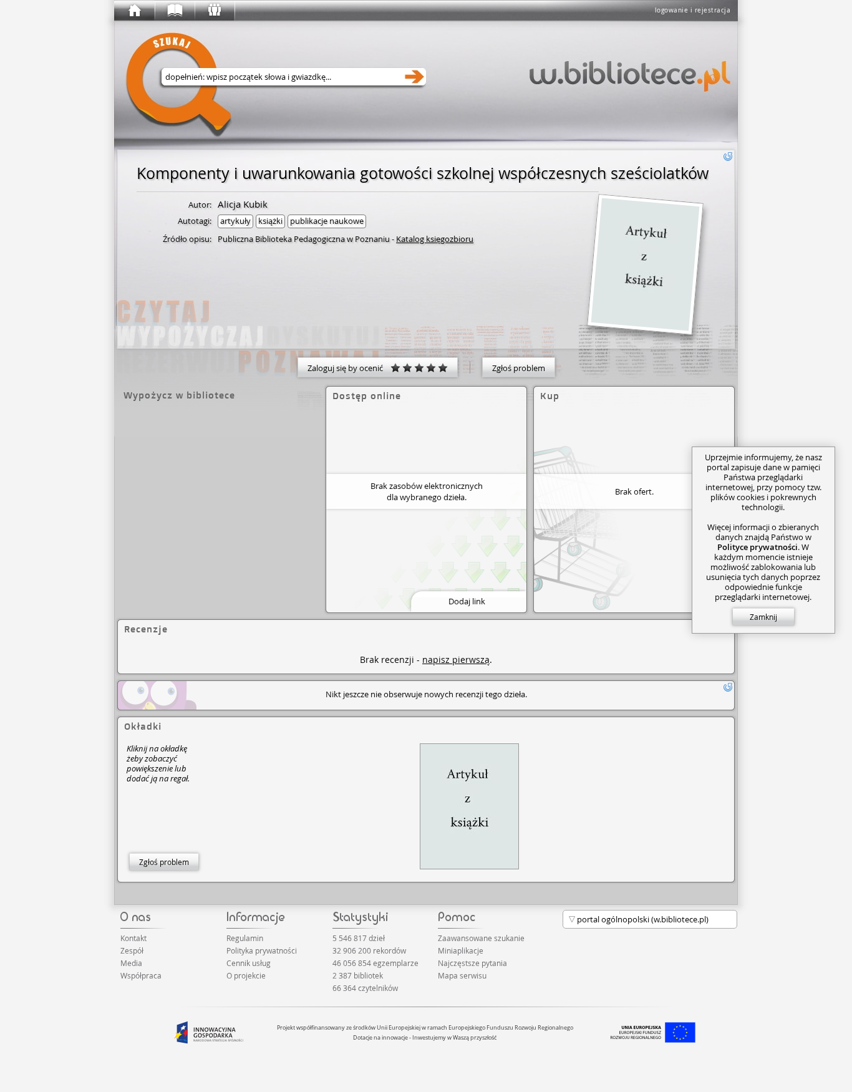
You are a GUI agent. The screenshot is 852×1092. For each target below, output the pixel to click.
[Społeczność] (214, 10)
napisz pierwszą (456, 659)
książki (270, 220)
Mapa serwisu (462, 975)
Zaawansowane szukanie (481, 938)
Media (131, 963)
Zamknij (763, 617)
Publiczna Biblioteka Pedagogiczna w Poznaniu (304, 238)
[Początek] (134, 10)
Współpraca (141, 975)
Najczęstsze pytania (472, 963)
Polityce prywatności (757, 547)
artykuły (235, 220)
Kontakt (133, 938)
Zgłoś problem (518, 368)
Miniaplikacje (460, 950)
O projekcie (246, 975)
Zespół (131, 950)
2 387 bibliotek (357, 975)
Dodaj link (466, 601)
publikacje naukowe (327, 220)
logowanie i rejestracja (693, 10)
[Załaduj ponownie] (728, 157)
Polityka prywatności (261, 950)
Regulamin (244, 938)
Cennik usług (248, 963)
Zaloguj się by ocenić (348, 368)
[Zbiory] (174, 10)
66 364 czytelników (365, 988)
